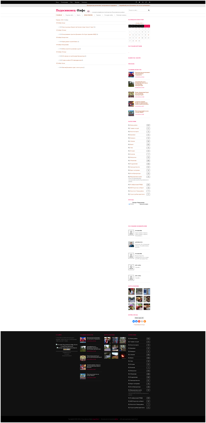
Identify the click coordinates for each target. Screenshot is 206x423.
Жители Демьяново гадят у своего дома (72, 67)
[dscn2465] (122, 340)
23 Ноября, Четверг (61, 30)
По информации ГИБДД (136, 184)
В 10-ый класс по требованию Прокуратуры (73, 56)
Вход (57, 2)
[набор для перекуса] (147, 307)
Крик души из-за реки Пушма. (70, 41)
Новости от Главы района (137, 191)
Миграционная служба (136, 176)
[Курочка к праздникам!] (147, 299)
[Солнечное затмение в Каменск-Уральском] (122, 355)
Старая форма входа (139, 324)
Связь (131, 147)
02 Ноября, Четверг (61, 52)
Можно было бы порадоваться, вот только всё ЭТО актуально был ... (142, 256)
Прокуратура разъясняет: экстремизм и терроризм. (94, 5)
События (132, 141)
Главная (58, 20)
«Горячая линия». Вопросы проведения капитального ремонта (142, 103)
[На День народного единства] (131, 307)
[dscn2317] (122, 348)
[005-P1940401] (131, 291)
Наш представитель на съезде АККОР (142, 111)
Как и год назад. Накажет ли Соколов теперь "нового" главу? (78, 27)
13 (129, 35)
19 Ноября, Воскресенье (62, 37)
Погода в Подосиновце (138, 202)
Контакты (84, 2)
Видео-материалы (135, 170)
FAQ (71, 2)
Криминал (132, 134)
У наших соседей (134, 128)
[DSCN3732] (115, 340)
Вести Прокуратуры (135, 173)
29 (136, 41)
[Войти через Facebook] (136, 321)
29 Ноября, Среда (60, 23)
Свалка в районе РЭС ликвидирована (71, 60)
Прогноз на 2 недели (144, 203)
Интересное (133, 157)
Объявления (133, 160)
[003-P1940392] (139, 291)
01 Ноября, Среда (60, 63)
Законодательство (135, 167)
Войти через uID (139, 318)
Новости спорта (134, 131)
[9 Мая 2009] (115, 348)
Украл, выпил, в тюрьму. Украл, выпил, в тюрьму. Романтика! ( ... (141, 233)
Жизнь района (133, 125)
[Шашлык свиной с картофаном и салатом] (139, 299)
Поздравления (133, 163)
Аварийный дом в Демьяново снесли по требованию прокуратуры (130, 5)
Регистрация (64, 2)
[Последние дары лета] (139, 307)
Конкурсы (132, 138)
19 (148, 35)
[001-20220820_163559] (131, 299)
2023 (62, 20)
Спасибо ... (138, 266)
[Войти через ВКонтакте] (133, 321)
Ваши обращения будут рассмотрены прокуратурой (142, 93)
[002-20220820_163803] (147, 291)
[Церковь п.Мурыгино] (107, 348)
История (132, 151)
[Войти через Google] (142, 321)
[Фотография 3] (107, 355)
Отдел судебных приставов (137, 194)
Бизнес (132, 144)
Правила (77, 2)
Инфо (70, 10)
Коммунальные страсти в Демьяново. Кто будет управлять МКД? (79, 34)
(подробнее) (95, 419)
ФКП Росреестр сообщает (137, 188)
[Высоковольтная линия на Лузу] (115, 355)
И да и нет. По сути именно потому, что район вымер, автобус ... (142, 244)
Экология (132, 154)
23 (139, 38)
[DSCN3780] (107, 340)
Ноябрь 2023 (139, 23)
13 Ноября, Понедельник (62, 44)
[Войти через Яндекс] (139, 321)
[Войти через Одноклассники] (145, 321)
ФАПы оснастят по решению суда (70, 49)
